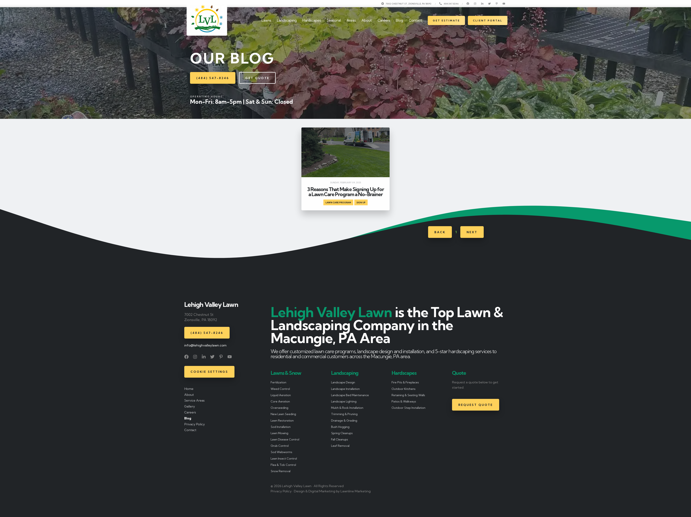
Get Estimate (446, 20)
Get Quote (257, 78)
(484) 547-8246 (212, 78)
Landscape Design (343, 382)
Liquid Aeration (281, 395)
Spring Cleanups (342, 433)
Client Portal (487, 20)
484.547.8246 (451, 4)
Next (472, 232)
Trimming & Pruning (344, 414)
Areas (351, 20)
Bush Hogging (340, 427)
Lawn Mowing (279, 433)
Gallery (189, 406)
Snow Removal (280, 471)
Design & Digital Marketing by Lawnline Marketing (332, 491)
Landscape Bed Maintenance (350, 395)
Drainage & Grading (344, 420)
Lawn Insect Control (284, 458)
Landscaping (287, 20)
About (367, 20)
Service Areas (194, 400)
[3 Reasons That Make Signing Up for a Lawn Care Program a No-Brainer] (345, 168)
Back (440, 232)
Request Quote (475, 405)
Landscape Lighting (343, 401)
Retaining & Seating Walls (408, 395)
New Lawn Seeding (283, 414)
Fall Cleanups (339, 439)
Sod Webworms (281, 452)
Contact (415, 20)
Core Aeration (280, 401)
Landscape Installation (345, 389)
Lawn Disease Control (285, 439)
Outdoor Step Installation (408, 407)
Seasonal (334, 20)
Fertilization (278, 382)
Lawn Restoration (282, 420)
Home (188, 389)
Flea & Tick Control (283, 465)
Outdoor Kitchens (403, 389)
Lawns (266, 20)
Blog (399, 20)
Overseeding (279, 407)
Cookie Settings (209, 371)
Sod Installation (281, 427)
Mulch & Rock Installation (347, 407)
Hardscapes (311, 20)
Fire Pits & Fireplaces (405, 382)
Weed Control (280, 389)
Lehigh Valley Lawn (211, 304)
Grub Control (280, 445)
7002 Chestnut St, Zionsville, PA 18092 (408, 4)
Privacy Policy (194, 424)
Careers (384, 20)
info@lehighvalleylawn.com (205, 345)
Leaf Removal (340, 445)
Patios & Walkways (404, 401)
